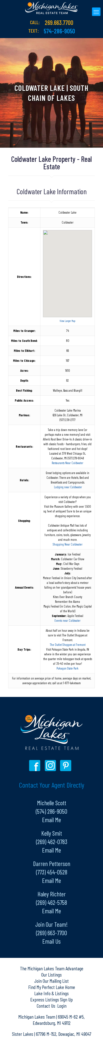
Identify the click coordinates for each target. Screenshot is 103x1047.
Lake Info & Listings (51, 993)
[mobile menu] (96, 11)
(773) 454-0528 (51, 872)
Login (61, 1006)
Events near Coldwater (67, 620)
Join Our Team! (51, 924)
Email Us (51, 941)
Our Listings (51, 975)
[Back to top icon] (93, 1037)
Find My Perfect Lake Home (51, 987)
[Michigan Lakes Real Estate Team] (51, 7)
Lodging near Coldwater (68, 487)
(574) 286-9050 (51, 811)
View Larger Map (67, 320)
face (36, 765)
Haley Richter (52, 894)
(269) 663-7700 (51, 932)
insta (51, 765)
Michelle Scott (51, 802)
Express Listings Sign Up (51, 999)
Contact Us (46, 1006)
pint (66, 765)
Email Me (51, 819)
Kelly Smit (51, 833)
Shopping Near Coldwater (67, 544)
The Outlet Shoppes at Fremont (68, 645)
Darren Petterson (51, 863)
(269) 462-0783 (51, 841)
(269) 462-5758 (51, 902)
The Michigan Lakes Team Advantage (51, 968)
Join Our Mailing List (51, 981)
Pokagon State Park (67, 668)
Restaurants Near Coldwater (67, 463)
